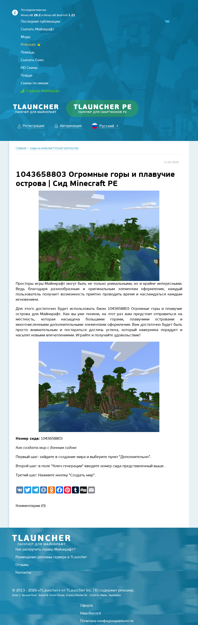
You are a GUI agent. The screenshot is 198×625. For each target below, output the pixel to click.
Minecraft (31, 15)
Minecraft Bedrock (59, 15)
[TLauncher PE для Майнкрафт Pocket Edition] (107, 108)
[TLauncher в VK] (167, 21)
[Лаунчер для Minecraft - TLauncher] (36, 108)
